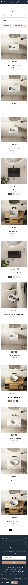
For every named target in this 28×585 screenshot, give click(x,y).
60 (15, 530)
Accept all (14, 582)
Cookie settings (5, 582)
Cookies (20, 569)
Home (2, 8)
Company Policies (9, 567)
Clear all (3, 30)
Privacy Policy (19, 567)
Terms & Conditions (11, 569)
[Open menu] (1, 2)
